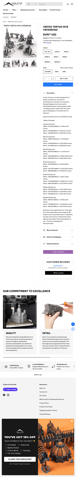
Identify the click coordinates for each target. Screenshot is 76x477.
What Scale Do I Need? (66, 67)
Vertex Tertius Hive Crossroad (15, 21)
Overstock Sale (8, 13)
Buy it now (58, 84)
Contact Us (43, 392)
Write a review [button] (58, 273)
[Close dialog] (71, 421)
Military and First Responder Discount (51, 399)
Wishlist (13, 17)
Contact (6, 17)
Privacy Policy (44, 403)
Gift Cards (42, 395)
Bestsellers (43, 10)
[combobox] (44, 4)
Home (4, 21)
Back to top (38, 374)
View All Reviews (44, 414)
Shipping (45, 38)
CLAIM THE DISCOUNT (20, 459)
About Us (42, 388)
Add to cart (64, 78)
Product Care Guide (45, 407)
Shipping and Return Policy (48, 410)
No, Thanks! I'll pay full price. (20, 464)
